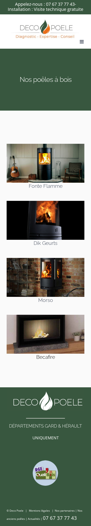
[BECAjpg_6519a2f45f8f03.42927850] (45, 316)
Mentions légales (39, 511)
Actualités (34, 519)
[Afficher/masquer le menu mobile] (82, 41)
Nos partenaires (65, 511)
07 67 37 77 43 (60, 4)
